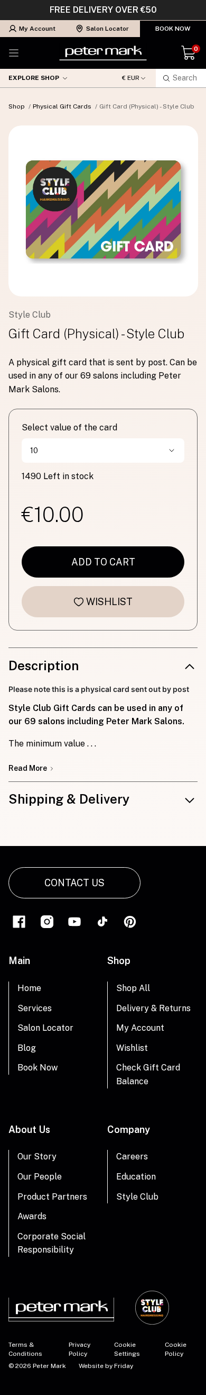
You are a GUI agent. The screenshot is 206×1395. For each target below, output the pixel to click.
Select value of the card (69, 427)
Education (136, 1177)
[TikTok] (102, 921)
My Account (37, 28)
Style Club (137, 1197)
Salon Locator (107, 28)
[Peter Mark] (103, 53)
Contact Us (74, 882)
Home (29, 988)
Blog (26, 1048)
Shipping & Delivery (68, 798)
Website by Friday (106, 1366)
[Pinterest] (130, 921)
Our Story (37, 1156)
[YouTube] (74, 921)
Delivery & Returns (153, 1008)
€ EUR (130, 78)
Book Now (173, 28)
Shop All (133, 988)
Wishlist (109, 601)
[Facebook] (19, 921)
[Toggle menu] (14, 53)
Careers (132, 1156)
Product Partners (52, 1197)
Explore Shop (33, 78)
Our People (39, 1177)
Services (34, 1008)
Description (43, 665)
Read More (28, 768)
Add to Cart (103, 562)
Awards (31, 1216)
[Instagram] (47, 921)
